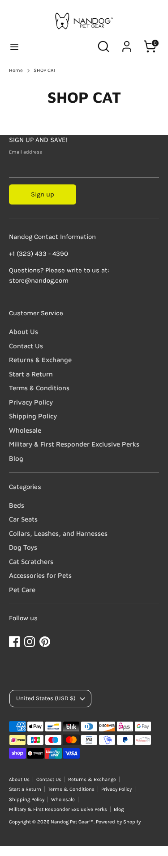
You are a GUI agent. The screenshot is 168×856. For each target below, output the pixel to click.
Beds (16, 505)
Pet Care (22, 589)
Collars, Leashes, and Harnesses (58, 533)
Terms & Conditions (39, 388)
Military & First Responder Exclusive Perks (74, 444)
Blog (16, 458)
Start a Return (31, 374)
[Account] (127, 42)
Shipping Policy (33, 416)
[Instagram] (29, 641)
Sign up (42, 194)
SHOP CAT (45, 70)
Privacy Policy (31, 402)
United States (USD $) (46, 698)
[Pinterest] (44, 641)
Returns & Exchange (40, 359)
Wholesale (25, 430)
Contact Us (26, 346)
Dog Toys (23, 547)
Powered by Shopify (118, 822)
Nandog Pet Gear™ (72, 822)
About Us (23, 331)
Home (16, 70)
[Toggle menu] (14, 47)
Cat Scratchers (31, 561)
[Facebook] (14, 641)
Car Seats (23, 519)
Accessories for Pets (40, 575)
